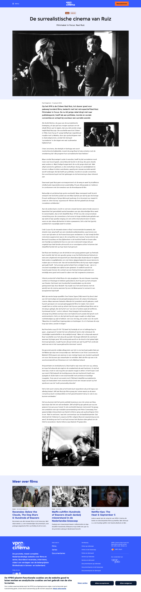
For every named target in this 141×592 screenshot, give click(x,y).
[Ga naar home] (70, 4)
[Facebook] (20, 573)
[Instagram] (13, 573)
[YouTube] (17, 573)
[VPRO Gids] (115, 561)
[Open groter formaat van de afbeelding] (101, 134)
